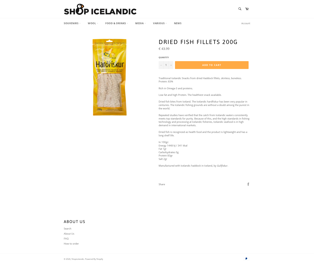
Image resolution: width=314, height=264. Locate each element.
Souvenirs (71, 23)
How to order (71, 243)
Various (159, 23)
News (177, 23)
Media (139, 23)
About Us (69, 233)
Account (245, 23)
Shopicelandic (77, 259)
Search (67, 228)
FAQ (66, 238)
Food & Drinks (116, 23)
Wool (92, 23)
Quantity (164, 57)
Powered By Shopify (94, 259)
